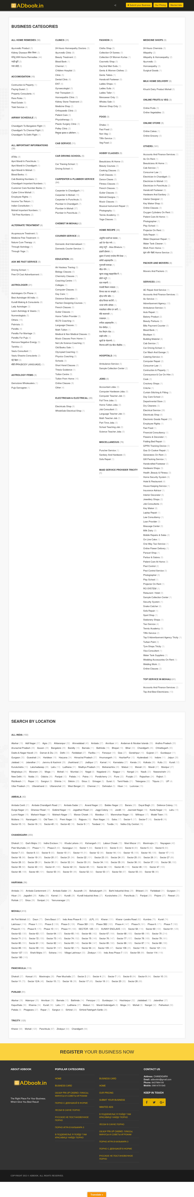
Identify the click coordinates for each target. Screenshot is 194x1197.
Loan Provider (151, 521)
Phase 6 (155, 924)
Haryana (65, 757)
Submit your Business (140, 5)
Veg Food (105, 142)
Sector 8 (33, 852)
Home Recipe (109, 230)
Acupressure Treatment (24, 233)
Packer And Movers (157, 263)
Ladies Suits (107, 88)
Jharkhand (75, 762)
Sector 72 (36, 938)
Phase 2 (53, 847)
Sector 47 (157, 866)
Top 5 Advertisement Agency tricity (162, 637)
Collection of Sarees (111, 52)
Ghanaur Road (40, 809)
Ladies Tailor (107, 92)
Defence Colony (167, 805)
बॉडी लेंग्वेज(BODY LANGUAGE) (27, 364)
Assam (43, 747)
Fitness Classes (109, 183)
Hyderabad (144, 757)
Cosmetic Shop (108, 61)
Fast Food (105, 129)
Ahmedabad (80, 743)
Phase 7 (171, 924)
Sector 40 (35, 866)
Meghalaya (19, 771)
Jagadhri (30, 895)
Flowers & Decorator (155, 436)
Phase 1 (38, 847)
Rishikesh (18, 781)
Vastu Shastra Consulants (25, 355)
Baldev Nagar (114, 805)
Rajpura (85, 819)
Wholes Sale (107, 101)
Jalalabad (144, 1000)
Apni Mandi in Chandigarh (25, 165)
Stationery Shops (153, 619)
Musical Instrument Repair (114, 205)
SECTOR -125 (89, 928)
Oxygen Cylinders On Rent (158, 212)
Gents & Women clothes (113, 70)
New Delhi (18, 776)
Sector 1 (86, 847)
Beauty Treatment (65, 57)
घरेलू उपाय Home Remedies (26, 57)
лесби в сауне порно (67, 1109)
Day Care (61, 293)
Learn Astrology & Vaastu (25, 310)
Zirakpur (95, 952)
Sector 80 (19, 943)
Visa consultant (152, 650)
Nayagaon (167, 843)
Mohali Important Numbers (26, 210)
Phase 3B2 (104, 924)
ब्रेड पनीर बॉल (106, 296)
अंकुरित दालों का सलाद (110, 238)
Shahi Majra (38, 952)
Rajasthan (147, 776)
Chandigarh (145, 747)
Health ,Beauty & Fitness (157, 472)
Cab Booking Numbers (24, 178)
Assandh (80, 890)
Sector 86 (124, 943)
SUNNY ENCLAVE (113, 928)
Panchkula (131, 895)
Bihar (130, 747)
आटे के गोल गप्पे (107, 242)
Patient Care (63, 114)
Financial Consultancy (155, 432)
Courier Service (67, 235)
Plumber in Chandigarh (68, 203)
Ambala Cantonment (38, 890)
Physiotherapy (64, 119)
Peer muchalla (20, 847)
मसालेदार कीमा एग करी (110, 309)
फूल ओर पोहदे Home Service (158, 252)
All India (19, 734)
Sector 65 (71, 933)
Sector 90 (36, 947)
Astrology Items (24, 375)
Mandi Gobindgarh (107, 1005)
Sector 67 (107, 933)
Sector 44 (104, 866)
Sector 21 (67, 857)
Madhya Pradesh (89, 766)
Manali (140, 766)
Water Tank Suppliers (155, 655)
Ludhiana (69, 766)
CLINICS (62, 40)
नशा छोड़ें (16, 66)
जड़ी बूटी (16, 61)
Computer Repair (153, 361)
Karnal (105, 762)
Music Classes (108, 201)
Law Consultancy (153, 517)
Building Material (153, 338)
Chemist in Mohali (68, 223)
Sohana (55, 952)
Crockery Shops (153, 383)
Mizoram (35, 771)
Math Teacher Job (109, 418)
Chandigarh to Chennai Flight (27, 130)
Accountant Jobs (109, 386)
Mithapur (142, 814)
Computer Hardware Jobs (113, 391)
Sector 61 (171, 928)
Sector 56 (152, 871)
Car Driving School (69, 155)
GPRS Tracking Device (156, 445)
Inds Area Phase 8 (75, 919)
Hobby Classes (110, 153)
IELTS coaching (65, 320)
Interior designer (153, 198)
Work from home (153, 247)
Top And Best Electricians (158, 691)
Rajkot (161, 776)
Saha (116, 819)
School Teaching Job (111, 427)
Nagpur (119, 771)
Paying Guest (19, 89)
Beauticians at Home (111, 161)
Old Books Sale (64, 347)
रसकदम (104, 318)
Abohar (17, 743)
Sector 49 (36, 871)
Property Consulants (23, 93)
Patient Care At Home (155, 216)
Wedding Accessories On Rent (160, 659)
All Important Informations (29, 147)
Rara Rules (18, 98)
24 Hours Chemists (154, 48)
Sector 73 (54, 938)
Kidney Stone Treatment (68, 101)
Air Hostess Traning (66, 267)
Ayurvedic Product (22, 48)
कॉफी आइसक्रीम (107, 260)
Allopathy (149, 52)
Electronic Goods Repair (157, 419)
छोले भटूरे (104, 278)
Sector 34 (101, 862)
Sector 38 (168, 862)
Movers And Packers (155, 271)
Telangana (142, 781)
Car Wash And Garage (156, 352)
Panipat (61, 776)
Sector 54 (119, 871)
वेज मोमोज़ (105, 327)
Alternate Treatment (27, 225)
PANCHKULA (21, 968)
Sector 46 (139, 866)
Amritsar (112, 743)
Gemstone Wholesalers (24, 383)
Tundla (112, 824)
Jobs (104, 378)
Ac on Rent (150, 158)
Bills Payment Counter (156, 325)
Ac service (150, 298)
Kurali (174, 762)
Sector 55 (135, 871)
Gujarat (152, 752)
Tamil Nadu (125, 781)
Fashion (106, 40)
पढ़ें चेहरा (16, 359)
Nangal (133, 771)
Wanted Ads (176, 5)
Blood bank (150, 329)
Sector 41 (53, 866)
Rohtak (17, 900)
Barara (130, 805)
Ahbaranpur (62, 743)
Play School (150, 225)
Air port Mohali (20, 919)
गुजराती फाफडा (107, 264)
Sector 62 (19, 933)
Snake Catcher (152, 606)
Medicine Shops (154, 40)
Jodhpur (91, 762)
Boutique (149, 334)
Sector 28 (18, 862)
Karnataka (120, 762)
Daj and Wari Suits (110, 66)
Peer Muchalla (66, 976)
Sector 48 (19, 871)
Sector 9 (83, 824)
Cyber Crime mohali (23, 192)
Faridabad (79, 752)
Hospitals (108, 355)
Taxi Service (151, 624)
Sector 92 (71, 947)
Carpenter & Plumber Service (74, 180)
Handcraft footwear (110, 79)
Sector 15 (131, 852)
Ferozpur (109, 752)
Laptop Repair (151, 512)
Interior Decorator (153, 494)
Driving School (20, 269)
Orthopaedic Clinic (66, 110)
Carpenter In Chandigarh (69, 190)
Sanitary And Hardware (112, 454)
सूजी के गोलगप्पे (107, 340)
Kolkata (149, 762)
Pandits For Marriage (23, 333)
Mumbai (76, 771)
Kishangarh (93, 843)
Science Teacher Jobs (112, 431)
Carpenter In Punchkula (68, 199)
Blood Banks (19, 174)
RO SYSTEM (151, 588)
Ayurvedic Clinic (65, 52)
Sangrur (46, 781)
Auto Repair (150, 312)
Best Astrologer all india (24, 297)
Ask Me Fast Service (26, 261)
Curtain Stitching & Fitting (157, 392)
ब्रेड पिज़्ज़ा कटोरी (108, 300)
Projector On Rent (153, 583)
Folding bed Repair (154, 441)
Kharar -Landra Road (128, 919)
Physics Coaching (66, 356)
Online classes (152, 207)
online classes (64, 383)
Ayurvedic (149, 61)
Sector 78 (142, 938)
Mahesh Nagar (62, 814)
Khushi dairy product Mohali (159, 89)
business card (63, 1085)
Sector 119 (140, 947)
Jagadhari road (83, 809)
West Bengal (76, 786)
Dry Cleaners (151, 405)
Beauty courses (109, 165)
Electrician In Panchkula (156, 185)
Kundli (69, 895)
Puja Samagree (20, 387)
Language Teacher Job (112, 413)
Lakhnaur (18, 924)
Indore (160, 757)
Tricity (18, 1020)
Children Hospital (65, 70)
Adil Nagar (32, 743)
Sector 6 (161, 847)
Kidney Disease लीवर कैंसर (25, 52)
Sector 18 (18, 857)
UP (169, 781)
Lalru (55, 766)
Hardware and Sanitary (156, 194)
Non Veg (105, 133)
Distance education (66, 298)
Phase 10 (51, 928)
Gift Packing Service (155, 459)
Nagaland (104, 771)
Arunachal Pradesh (23, 747)
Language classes (66, 325)
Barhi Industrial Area (121, 890)
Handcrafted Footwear (156, 463)
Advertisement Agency (156, 303)
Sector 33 (84, 862)
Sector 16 (148, 852)
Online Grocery (152, 135)
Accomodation (23, 76)
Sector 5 (146, 847)
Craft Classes (107, 174)
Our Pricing (160, 5)
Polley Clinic (63, 128)
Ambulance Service (110, 363)
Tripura (158, 781)
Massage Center (153, 526)
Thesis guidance (65, 369)
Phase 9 (35, 928)
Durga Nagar (20, 809)
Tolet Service (19, 107)
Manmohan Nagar (122, 814)
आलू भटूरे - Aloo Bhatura (112, 246)
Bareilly (74, 747)
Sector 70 (159, 933)
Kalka (44, 895)
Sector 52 (86, 871)
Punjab (131, 776)
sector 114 (155, 952)
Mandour (102, 814)
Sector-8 (160, 819)
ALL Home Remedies (25, 40)
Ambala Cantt (20, 805)
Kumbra (149, 919)
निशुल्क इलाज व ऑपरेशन (67, 132)
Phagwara (31, 1009)
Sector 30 (51, 862)
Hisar (16, 895)
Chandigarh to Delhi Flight (26, 134)
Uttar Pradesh (20, 786)
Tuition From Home (67, 378)
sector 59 (137, 952)
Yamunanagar (61, 900)
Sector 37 (151, 862)
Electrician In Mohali (155, 181)
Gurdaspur (168, 752)
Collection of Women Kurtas (115, 57)
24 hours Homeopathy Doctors (72, 48)
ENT (59, 83)
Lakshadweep (39, 766)
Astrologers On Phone (24, 293)
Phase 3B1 (85, 924)
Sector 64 (54, 933)
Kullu (162, 762)
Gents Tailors (107, 74)
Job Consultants (153, 503)
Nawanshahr (162, 771)
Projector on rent (153, 230)
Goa (122, 752)
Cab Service (65, 143)
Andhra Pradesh (165, 743)
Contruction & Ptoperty (24, 84)
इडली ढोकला (106, 251)
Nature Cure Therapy (23, 242)
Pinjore (160, 895)
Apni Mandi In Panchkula (25, 161)
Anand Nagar (93, 805)
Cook (147, 379)
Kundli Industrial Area (90, 895)
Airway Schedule (24, 117)
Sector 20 (51, 857)
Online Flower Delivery (156, 548)
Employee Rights (21, 196)
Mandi (153, 766)
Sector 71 (19, 938)
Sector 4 (131, 847)
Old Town (51, 819)
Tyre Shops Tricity (153, 646)
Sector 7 (17, 852)
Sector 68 (124, 933)
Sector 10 (64, 852)
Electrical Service (154, 410)
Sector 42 (70, 866)
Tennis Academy (109, 214)
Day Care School (153, 396)
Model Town (159, 814)
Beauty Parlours (152, 321)
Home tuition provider (68, 316)
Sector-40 (51, 824)
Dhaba (104, 124)
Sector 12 (97, 852)
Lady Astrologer (20, 306)
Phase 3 (68, 924)
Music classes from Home (70, 338)
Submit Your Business (112, 1099)
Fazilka (94, 752)
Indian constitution (22, 205)
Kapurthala (19, 1005)
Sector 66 (89, 933)
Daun (38, 919)
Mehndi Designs (109, 197)
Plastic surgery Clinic (67, 123)
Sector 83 (71, 943)
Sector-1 (130, 819)
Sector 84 (89, 943)
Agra (47, 743)
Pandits (16, 328)
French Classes (64, 307)
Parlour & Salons (153, 557)
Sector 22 (84, 857)
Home (58, 1078)
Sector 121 (158, 947)
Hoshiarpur (127, 1000)
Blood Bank (62, 61)
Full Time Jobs (108, 400)
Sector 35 (118, 862)
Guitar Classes (108, 192)
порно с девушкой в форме (71, 1102)
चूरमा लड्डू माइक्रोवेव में (110, 273)
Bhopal (117, 747)
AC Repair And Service (156, 289)
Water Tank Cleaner (154, 243)
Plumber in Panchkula (67, 212)
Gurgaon (18, 757)
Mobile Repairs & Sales (156, 534)
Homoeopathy (152, 66)
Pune (119, 776)
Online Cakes (151, 131)
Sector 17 (166, 852)
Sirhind (71, 1009)
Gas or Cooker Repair (156, 450)
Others (17, 319)
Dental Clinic (63, 79)
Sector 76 (107, 938)
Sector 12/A (36, 981)
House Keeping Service (156, 485)
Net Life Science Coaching (70, 342)
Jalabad (17, 762)
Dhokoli (17, 843)
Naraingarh (33, 819)
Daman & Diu (49, 752)
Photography (107, 210)
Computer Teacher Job (112, 395)
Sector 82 (54, 943)
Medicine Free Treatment (25, 237)
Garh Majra (33, 843)
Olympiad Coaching (66, 351)
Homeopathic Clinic (66, 97)
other (59, 387)
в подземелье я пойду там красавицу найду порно (71, 1136)
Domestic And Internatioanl (70, 243)
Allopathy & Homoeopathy (157, 57)
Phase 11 (68, 928)
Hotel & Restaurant (154, 481)
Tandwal (98, 824)
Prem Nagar (68, 819)
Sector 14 (113, 852)
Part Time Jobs (108, 422)
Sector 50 (54, 871)
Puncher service (109, 450)
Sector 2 (101, 847)
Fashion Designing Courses (70, 302)
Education (64, 259)
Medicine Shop (64, 106)
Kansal (31, 976)
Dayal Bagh (147, 805)
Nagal (89, 771)
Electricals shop (65, 406)
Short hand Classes (67, 365)
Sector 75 (89, 938)
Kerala (135, 762)
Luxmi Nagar (20, 814)
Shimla (60, 781)
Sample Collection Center (113, 368)
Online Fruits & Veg (157, 99)
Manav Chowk (83, 814)
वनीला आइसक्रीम (108, 322)
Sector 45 (122, 866)
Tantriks (17, 346)
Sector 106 (123, 947)
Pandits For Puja (21, 337)
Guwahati (34, 757)
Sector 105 (105, 947)
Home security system (156, 476)
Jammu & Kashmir (54, 762)
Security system (153, 601)
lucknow (136, 786)
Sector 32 (67, 862)
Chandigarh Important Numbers (28, 183)
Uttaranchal (58, 786)
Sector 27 (167, 857)
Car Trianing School (66, 164)
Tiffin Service (107, 138)
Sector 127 (19, 952)
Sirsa (86, 781)
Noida (33, 776)
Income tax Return (22, 201)
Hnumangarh (108, 757)
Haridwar (50, 757)
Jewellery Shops (153, 499)
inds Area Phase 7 (116, 952)
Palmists (17, 324)
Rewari (173, 895)
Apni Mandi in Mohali (23, 170)
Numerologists (20, 315)
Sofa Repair (106, 459)
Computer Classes (66, 289)
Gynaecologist (64, 88)
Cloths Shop (107, 48)
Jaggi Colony (104, 809)
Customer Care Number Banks (28, 187)
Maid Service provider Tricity (118, 471)
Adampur (32, 1000)
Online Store (153, 123)
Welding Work (151, 664)
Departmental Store (154, 401)
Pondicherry (103, 776)
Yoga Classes (107, 219)
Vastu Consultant (21, 351)
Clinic (59, 74)
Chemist (61, 66)
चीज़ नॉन (104, 269)
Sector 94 (89, 947)
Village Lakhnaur (74, 952)
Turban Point (151, 641)
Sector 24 (118, 857)
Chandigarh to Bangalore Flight (28, 125)
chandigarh (80, 1028)
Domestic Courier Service (69, 248)
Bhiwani (142, 890)
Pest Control (151, 566)
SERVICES (152, 281)
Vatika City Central (131, 824)
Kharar (107, 919)
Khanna (35, 1005)
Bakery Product (152, 316)
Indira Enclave (53, 843)
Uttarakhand (39, 786)
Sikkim (73, 781)
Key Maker (150, 508)
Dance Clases (108, 179)
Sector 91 (54, 947)
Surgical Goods (152, 70)
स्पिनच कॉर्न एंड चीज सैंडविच (112, 344)
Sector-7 (145, 819)
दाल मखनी (105, 282)
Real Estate (18, 102)
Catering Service (153, 356)
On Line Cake (151, 539)
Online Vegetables (153, 112)
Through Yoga (19, 251)
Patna (88, 776)
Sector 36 (134, 862)
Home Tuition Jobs (110, 404)
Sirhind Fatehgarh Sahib (93, 1009)
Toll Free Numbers (22, 214)
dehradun (108, 786)
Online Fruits (151, 107)
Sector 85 (107, 943)
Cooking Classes (109, 170)
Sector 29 (35, 862)
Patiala (74, 776)
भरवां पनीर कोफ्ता (108, 304)
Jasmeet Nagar (137, 809)
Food (104, 116)
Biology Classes (65, 271)
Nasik (146, 771)
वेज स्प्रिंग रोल (106, 331)
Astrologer (21, 284)
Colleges (61, 284)
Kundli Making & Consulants (27, 302)
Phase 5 (138, 924)
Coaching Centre (66, 280)
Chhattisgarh (164, 747)
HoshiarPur (127, 757)
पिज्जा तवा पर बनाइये (109, 291)
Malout (127, 766)
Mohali (62, 771)
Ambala (97, 743)
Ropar (33, 781)
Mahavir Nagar (40, 814)
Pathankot (166, 1005)
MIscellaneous (111, 442)
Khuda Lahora (74, 843)
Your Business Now (97, 1051)
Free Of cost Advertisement (26, 274)
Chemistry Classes (66, 276)
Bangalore (58, 747)
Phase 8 (18, 928)
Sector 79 (159, 938)
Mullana (17, 819)
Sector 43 (87, 866)
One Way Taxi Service (156, 543)
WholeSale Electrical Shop (70, 410)
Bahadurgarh (98, 890)
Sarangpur (69, 847)
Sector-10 (18, 824)
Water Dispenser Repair (156, 238)
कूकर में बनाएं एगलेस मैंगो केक (113, 255)
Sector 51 (70, 871)
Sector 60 (153, 928)
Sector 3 (116, 847)
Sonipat (43, 900)
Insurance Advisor (154, 490)
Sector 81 (36, 943)
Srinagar (98, 781)
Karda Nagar (158, 809)
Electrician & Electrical (73, 398)
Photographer (151, 221)
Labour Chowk (112, 843)
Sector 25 (134, 857)
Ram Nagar (101, 819)
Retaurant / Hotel (153, 592)
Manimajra (150, 843)
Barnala (88, 747)
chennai (93, 786)
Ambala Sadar (73, 805)
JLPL (94, 919)
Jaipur (173, 757)
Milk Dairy (150, 530)
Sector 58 (136, 928)
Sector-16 (35, 824)
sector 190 (19, 957)
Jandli (120, 809)
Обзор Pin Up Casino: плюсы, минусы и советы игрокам (72, 1094)
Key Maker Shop (153, 203)
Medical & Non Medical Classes (72, 334)
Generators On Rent (155, 454)
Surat (110, 781)
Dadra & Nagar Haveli (24, 752)
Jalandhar (33, 762)
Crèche (148, 387)
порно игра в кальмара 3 (69, 1127)
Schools (61, 360)
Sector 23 (101, 857)
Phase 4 (122, 924)
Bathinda (103, 747)
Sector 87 (142, 943)
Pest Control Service (155, 570)
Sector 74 (71, 938)
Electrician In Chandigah (157, 176)
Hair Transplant (64, 92)
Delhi (65, 752)
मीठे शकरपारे (106, 313)
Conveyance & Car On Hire (158, 374)
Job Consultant (108, 409)
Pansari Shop (151, 552)
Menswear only (108, 97)
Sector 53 (103, 871)
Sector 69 (142, 933)
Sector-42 (67, 824)
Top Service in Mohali (159, 679)
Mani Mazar (132, 843)
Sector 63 (36, 933)
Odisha (47, 776)
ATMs (16, 156)
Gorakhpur (136, 752)
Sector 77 (124, 938)
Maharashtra (110, 766)
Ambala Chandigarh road (47, 805)
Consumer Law (152, 172)
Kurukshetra (19, 766)
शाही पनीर (105, 336)
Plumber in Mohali (66, 208)
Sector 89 (19, 947)
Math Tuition (63, 329)
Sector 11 (80, 852)
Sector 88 (159, 943)
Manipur (167, 766)
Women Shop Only (110, 106)
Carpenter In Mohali (67, 194)
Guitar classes (64, 311)
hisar (122, 786)
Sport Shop (150, 615)
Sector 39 (18, 866)
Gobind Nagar (61, 809)
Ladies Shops (107, 83)
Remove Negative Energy (25, 342)
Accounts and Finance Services (160, 154)
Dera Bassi (52, 919)
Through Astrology (22, 246)
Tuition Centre (63, 374)
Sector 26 (151, 857)
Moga (50, 771)
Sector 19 (35, 857)
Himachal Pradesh (85, 757)
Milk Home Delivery (157, 81)
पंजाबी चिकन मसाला (109, 287)
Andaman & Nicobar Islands (137, 743)
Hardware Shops (153, 468)
